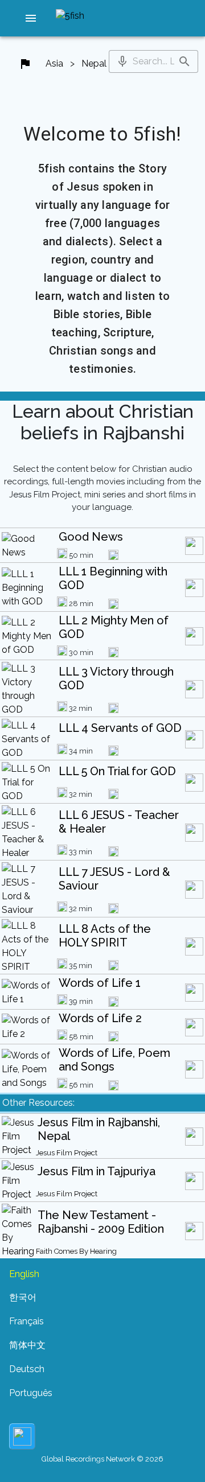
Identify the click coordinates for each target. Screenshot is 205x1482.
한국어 (22, 1297)
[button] (31, 18)
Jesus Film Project (66, 1152)
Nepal (93, 63)
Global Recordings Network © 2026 (102, 1459)
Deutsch (26, 1369)
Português (30, 1393)
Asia (54, 63)
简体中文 (27, 1345)
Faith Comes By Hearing (76, 1251)
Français (26, 1321)
